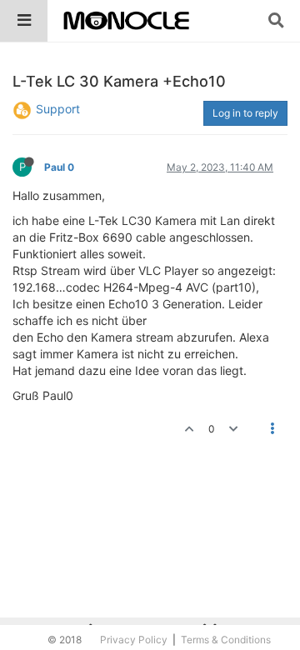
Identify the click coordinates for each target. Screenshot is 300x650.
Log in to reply (245, 113)
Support (58, 109)
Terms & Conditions (226, 639)
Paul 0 (59, 167)
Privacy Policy (134, 639)
